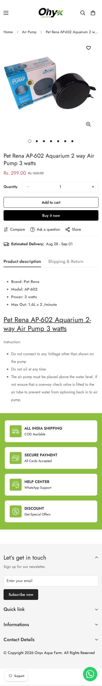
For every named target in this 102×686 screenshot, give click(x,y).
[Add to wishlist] (88, 48)
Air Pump (29, 32)
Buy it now (51, 215)
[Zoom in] (88, 124)
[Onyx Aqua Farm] (51, 13)
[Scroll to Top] (93, 660)
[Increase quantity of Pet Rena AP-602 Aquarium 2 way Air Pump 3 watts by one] (93, 187)
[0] (93, 12)
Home (8, 32)
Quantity (11, 186)
